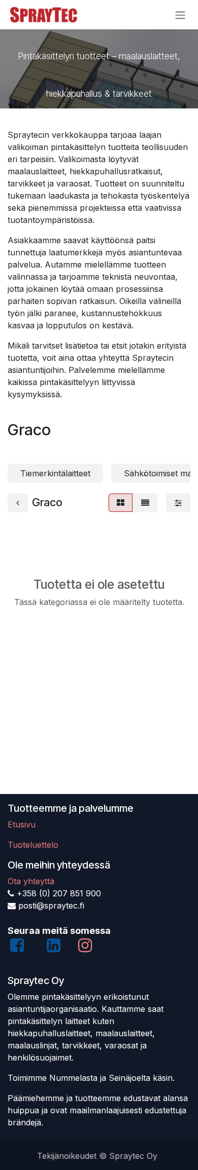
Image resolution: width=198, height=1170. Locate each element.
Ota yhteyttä (31, 881)
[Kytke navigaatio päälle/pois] (180, 14)
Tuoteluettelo (33, 845)
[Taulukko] (120, 502)
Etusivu (22, 824)
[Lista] (145, 502)
